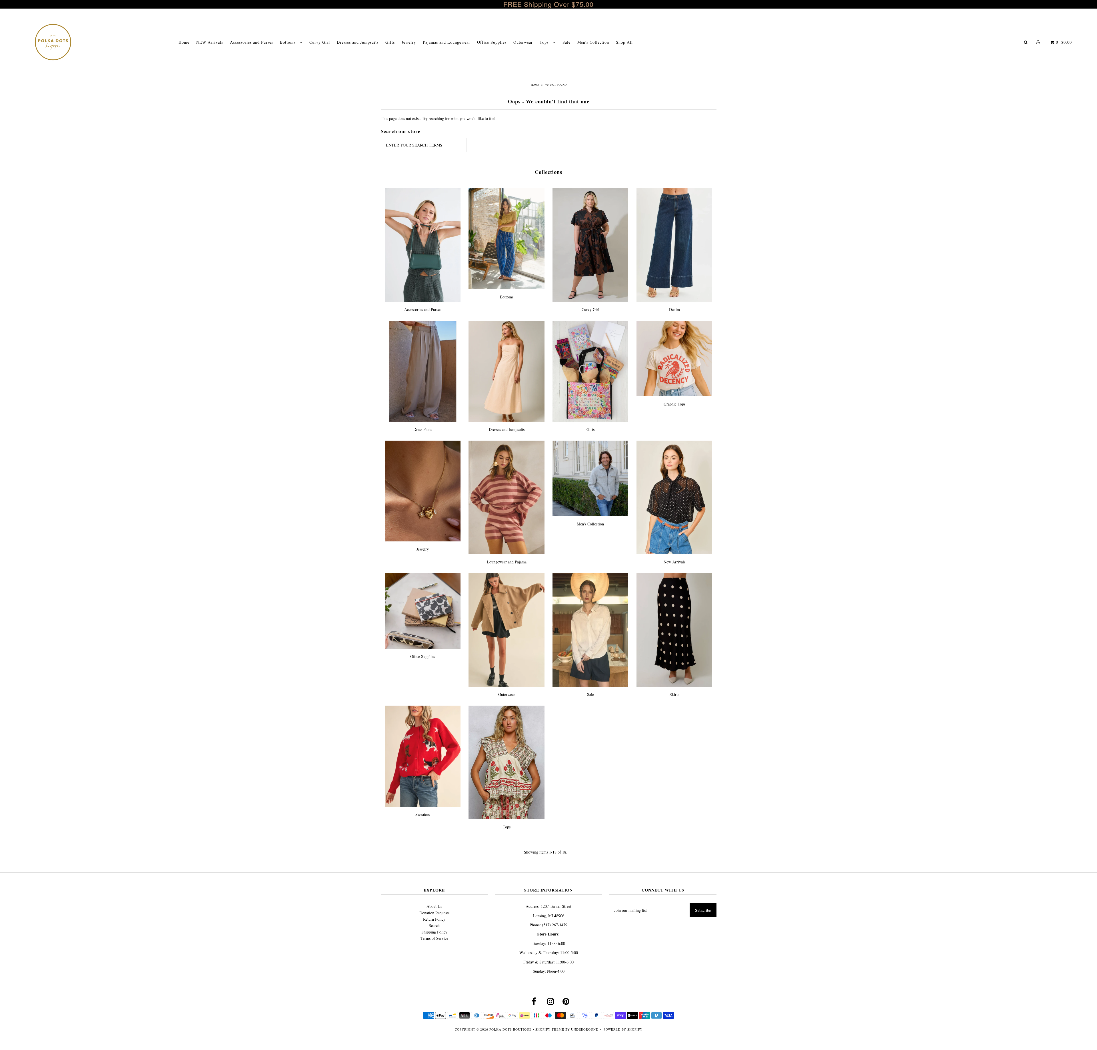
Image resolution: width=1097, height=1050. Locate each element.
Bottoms (288, 42)
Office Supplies (492, 42)
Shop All (624, 42)
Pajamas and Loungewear (446, 42)
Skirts (674, 694)
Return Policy (434, 919)
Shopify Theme (549, 1029)
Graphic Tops (674, 404)
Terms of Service (434, 938)
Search (434, 925)
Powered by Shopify (623, 1029)
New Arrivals (674, 562)
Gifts (390, 42)
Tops (545, 42)
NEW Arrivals (209, 42)
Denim (674, 309)
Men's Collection (593, 42)
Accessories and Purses (251, 42)
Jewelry (409, 42)
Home (184, 42)
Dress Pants (422, 429)
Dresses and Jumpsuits (358, 42)
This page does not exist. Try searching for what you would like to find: (439, 118)
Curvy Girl (319, 42)
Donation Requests (434, 913)
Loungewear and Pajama (507, 562)
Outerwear (523, 42)
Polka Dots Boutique (510, 1029)
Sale (566, 42)
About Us (434, 906)
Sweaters (422, 814)
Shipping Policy (434, 932)
